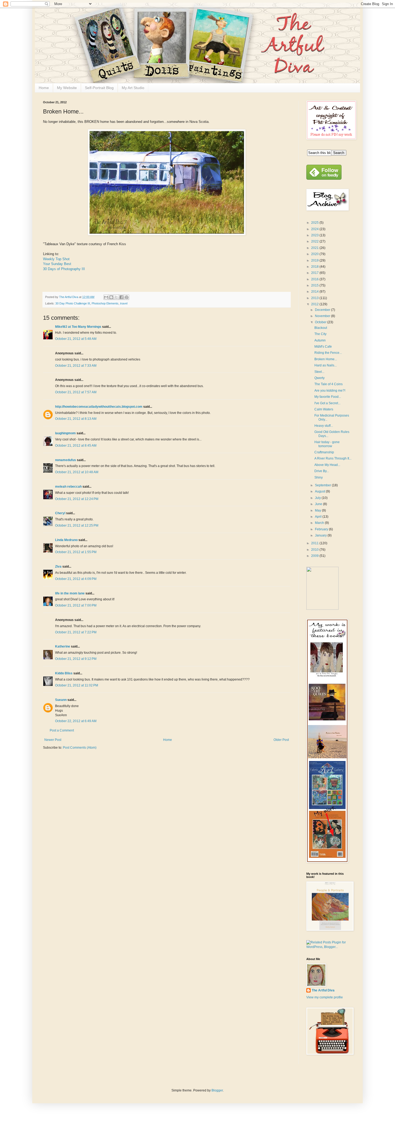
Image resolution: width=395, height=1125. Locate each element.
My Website (67, 88)
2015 (315, 285)
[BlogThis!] (111, 297)
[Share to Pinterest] (126, 297)
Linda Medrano (66, 540)
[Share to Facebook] (121, 297)
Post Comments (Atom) (79, 747)
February (322, 529)
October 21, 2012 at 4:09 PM (75, 579)
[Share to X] (116, 297)
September (323, 485)
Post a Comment (62, 730)
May (318, 510)
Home (44, 88)
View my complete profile (324, 997)
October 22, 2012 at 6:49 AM (75, 721)
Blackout (320, 328)
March (320, 523)
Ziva (58, 566)
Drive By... (321, 471)
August (320, 491)
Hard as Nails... (325, 365)
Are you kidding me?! (329, 390)
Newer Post (52, 740)
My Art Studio (133, 88)
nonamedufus (65, 460)
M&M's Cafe (323, 346)
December (323, 310)
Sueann (61, 700)
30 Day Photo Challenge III (72, 303)
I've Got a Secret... (327, 403)
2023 (315, 235)
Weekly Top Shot (56, 259)
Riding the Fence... (328, 353)
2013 (315, 298)
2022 (315, 241)
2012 (315, 304)
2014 (315, 291)
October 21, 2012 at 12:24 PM (76, 499)
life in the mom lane (70, 593)
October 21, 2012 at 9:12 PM (75, 659)
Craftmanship (324, 452)
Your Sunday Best (57, 264)
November (323, 316)
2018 (315, 267)
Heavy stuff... (323, 426)
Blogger (217, 1090)
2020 (315, 254)
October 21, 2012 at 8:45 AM (75, 445)
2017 (315, 273)
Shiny (318, 477)
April (318, 517)
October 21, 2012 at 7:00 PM (75, 605)
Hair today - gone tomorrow (327, 444)
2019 (315, 260)
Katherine (62, 646)
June (319, 504)
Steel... (319, 372)
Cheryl (60, 513)
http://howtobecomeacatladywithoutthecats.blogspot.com (98, 407)
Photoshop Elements (105, 303)
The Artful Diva (323, 990)
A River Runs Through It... (332, 458)
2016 (315, 279)
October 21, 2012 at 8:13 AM (75, 419)
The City (320, 334)
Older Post (281, 740)
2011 (315, 543)
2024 (315, 229)
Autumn (320, 340)
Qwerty (319, 378)
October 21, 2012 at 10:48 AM (76, 472)
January (321, 535)
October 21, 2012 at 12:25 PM (76, 525)
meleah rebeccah (68, 486)
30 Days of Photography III (64, 269)
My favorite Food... (327, 397)
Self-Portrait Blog (99, 88)
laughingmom (65, 433)
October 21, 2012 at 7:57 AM (75, 392)
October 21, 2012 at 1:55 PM (75, 552)
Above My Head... (327, 465)
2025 (315, 223)
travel (123, 303)
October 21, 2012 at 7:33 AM (75, 365)
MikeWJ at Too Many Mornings (78, 327)
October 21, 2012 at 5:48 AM (75, 339)
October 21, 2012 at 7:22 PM (75, 632)
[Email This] (106, 297)
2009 (315, 556)
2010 (315, 550)
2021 (315, 248)
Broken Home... (325, 359)
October (321, 322)
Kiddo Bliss (64, 673)
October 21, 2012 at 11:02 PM (76, 685)
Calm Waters (323, 409)
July (318, 498)
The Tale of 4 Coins (328, 384)
